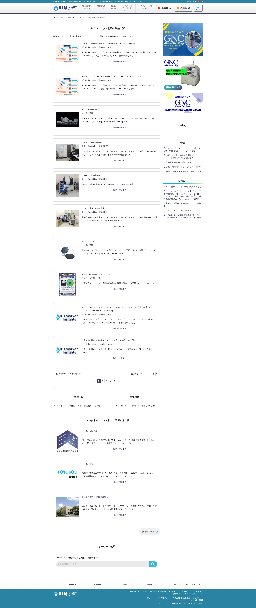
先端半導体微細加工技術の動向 (179, 162)
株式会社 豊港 (88, 464)
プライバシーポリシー (145, 598)
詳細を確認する (119, 61)
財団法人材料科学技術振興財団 (95, 146)
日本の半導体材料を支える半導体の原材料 (183, 167)
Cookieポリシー (163, 598)
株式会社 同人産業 (89, 431)
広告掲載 (196, 598)
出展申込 (166, 8)
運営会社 (186, 598)
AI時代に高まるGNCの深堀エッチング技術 (183, 171)
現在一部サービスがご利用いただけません (183, 187)
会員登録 (185, 8)
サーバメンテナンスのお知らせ (179, 210)
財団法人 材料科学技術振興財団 (95, 497)
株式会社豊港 (87, 113)
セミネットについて (127, 8)
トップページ (59, 17)
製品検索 (86, 7)
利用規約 (176, 598)
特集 (113, 7)
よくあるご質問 (197, 600)
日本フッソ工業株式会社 (92, 278)
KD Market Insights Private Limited (97, 47)
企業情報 (100, 7)
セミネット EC (145, 7)
